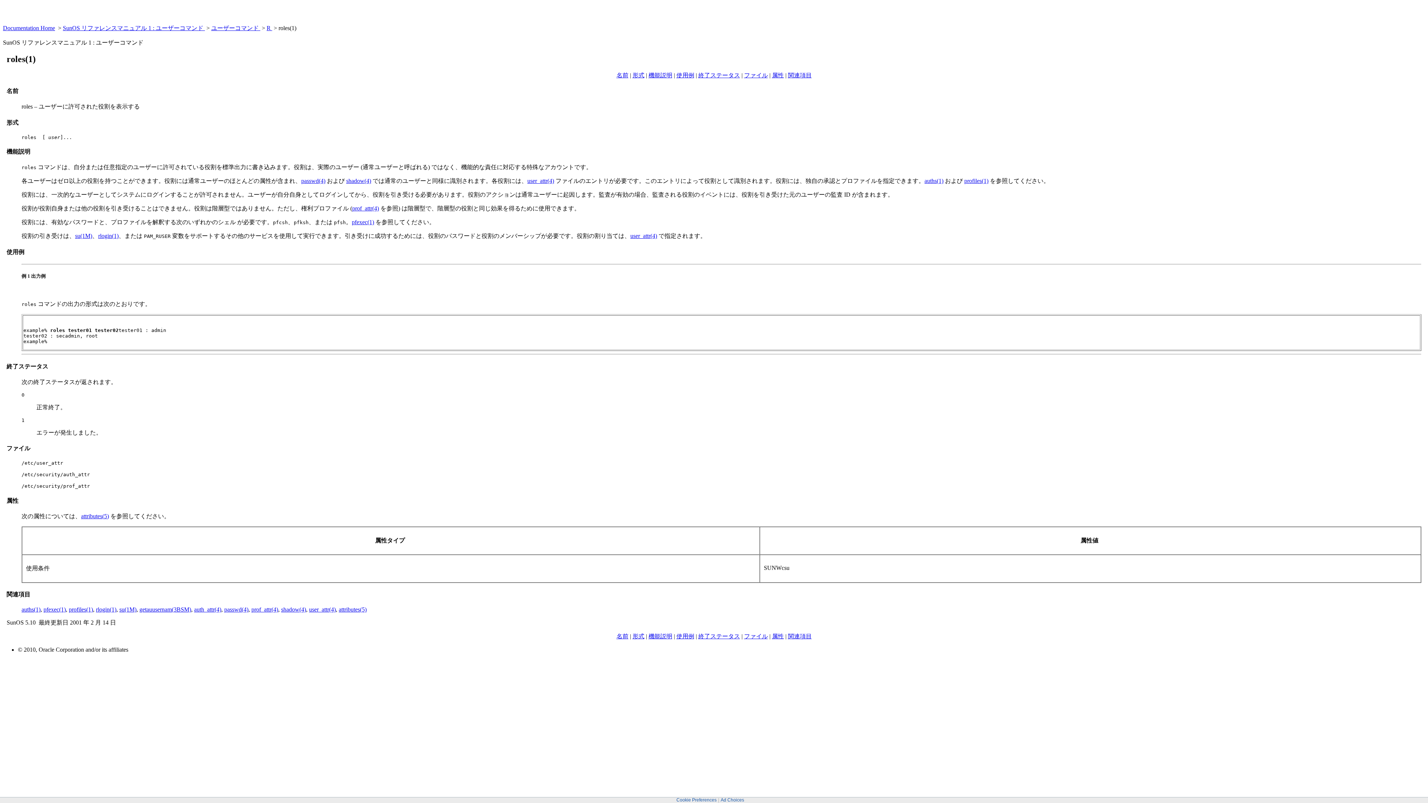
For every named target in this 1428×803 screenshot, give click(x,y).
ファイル (756, 75)
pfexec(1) (363, 222)
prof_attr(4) (365, 208)
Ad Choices (732, 800)
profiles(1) (976, 181)
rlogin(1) (108, 236)
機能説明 (660, 75)
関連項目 (800, 75)
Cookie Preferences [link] (696, 800)
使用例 (685, 75)
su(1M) (83, 236)
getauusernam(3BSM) (165, 609)
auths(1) (933, 181)
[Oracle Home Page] (21, 22)
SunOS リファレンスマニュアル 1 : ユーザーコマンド (134, 28)
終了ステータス (719, 75)
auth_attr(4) (207, 609)
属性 (778, 75)
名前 (622, 75)
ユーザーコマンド (235, 28)
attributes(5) (95, 516)
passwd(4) (313, 181)
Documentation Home (29, 28)
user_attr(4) (540, 181)
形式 (638, 75)
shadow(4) (358, 181)
